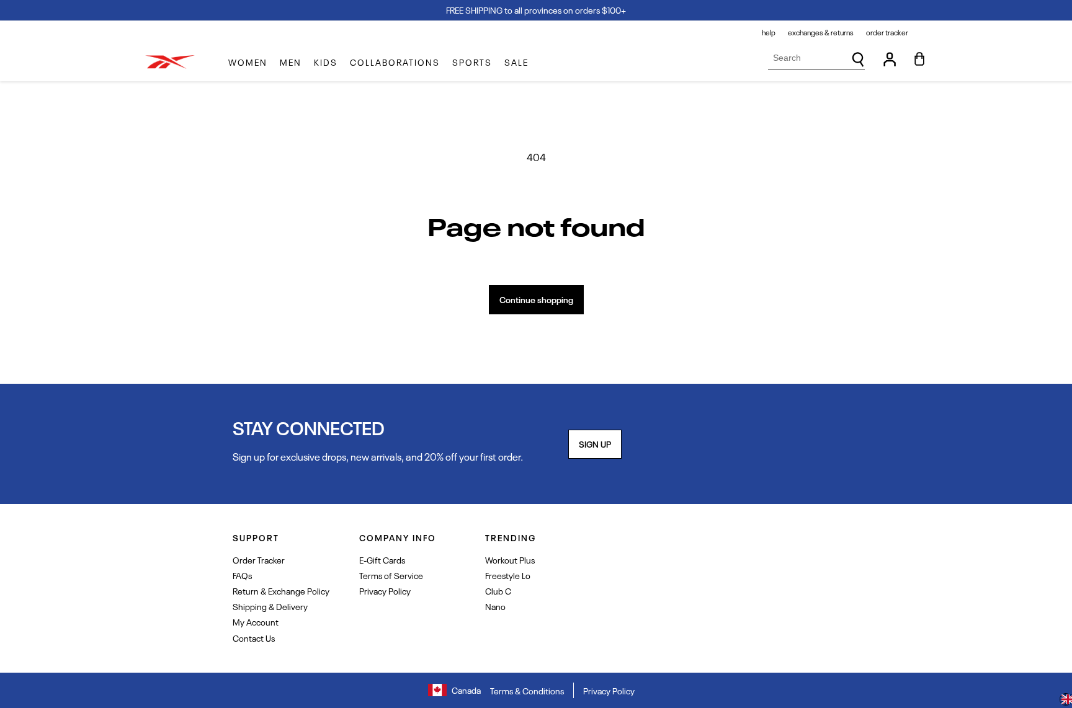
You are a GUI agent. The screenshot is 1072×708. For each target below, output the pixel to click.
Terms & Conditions (527, 690)
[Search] (858, 59)
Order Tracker (259, 559)
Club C (498, 590)
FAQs (242, 575)
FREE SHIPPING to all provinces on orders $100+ (536, 9)
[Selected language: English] (1066, 700)
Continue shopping (536, 299)
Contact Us (254, 638)
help (768, 32)
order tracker (887, 32)
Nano (495, 606)
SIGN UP (595, 443)
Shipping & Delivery (270, 606)
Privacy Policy (385, 590)
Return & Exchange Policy (281, 590)
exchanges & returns (821, 32)
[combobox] (816, 57)
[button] (248, 62)
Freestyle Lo (507, 575)
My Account (256, 621)
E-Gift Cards (382, 559)
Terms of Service (391, 575)
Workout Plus (510, 559)
